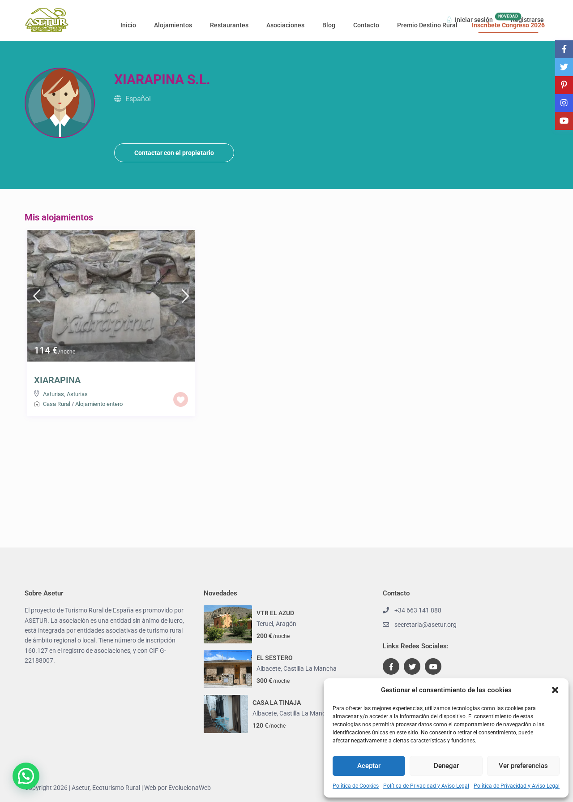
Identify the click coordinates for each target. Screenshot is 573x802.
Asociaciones (285, 25)
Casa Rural (56, 404)
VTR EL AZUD (275, 613)
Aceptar (369, 766)
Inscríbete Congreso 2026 (508, 25)
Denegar (446, 766)
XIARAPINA (57, 380)
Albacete (269, 668)
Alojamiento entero (99, 404)
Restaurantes (229, 25)
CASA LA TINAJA (276, 702)
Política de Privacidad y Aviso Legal (426, 786)
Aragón (286, 623)
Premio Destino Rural (427, 25)
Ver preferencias (523, 766)
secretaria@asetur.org (425, 624)
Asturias (53, 394)
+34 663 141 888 (417, 610)
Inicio (128, 25)
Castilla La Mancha (310, 668)
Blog (328, 25)
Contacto (366, 25)
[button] (555, 690)
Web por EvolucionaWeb (177, 787)
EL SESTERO (275, 657)
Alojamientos (173, 25)
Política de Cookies (356, 786)
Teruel (265, 623)
